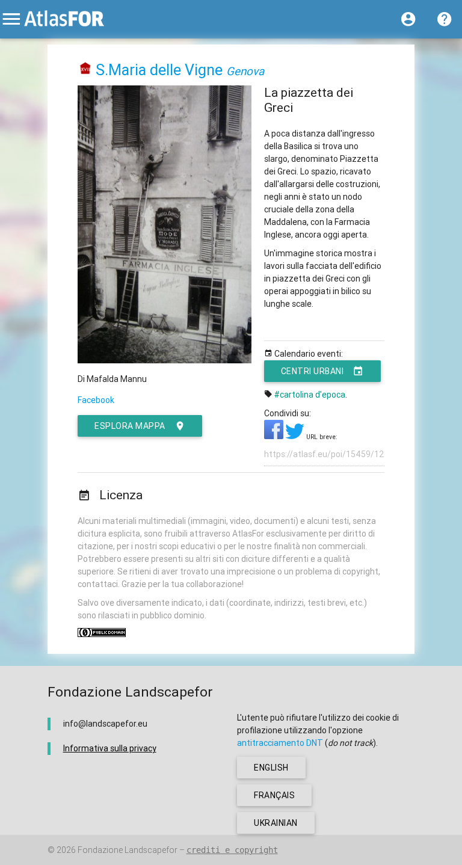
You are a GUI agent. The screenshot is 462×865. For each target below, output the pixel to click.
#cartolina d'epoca (309, 394)
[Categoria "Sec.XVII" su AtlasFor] (86, 70)
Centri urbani (312, 371)
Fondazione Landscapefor (127, 850)
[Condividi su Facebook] (274, 436)
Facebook (96, 400)
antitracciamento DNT (280, 742)
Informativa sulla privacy (109, 748)
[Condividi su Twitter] (295, 436)
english (271, 767)
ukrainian (276, 822)
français (274, 795)
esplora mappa (129, 425)
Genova (245, 71)
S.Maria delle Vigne (159, 70)
